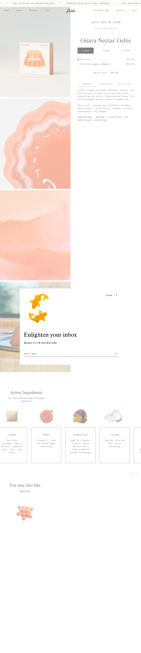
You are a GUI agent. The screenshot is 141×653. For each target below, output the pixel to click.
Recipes (33, 10)
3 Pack (85, 51)
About (19, 10)
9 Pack (126, 51)
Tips (46, 10)
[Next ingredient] (136, 473)
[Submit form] (116, 354)
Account (120, 10)
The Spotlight (101, 10)
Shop (6, 10)
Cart (134, 10)
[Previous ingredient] (132, 473)
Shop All (25, 491)
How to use (124, 84)
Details (87, 84)
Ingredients (105, 84)
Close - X (111, 295)
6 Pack (106, 51)
